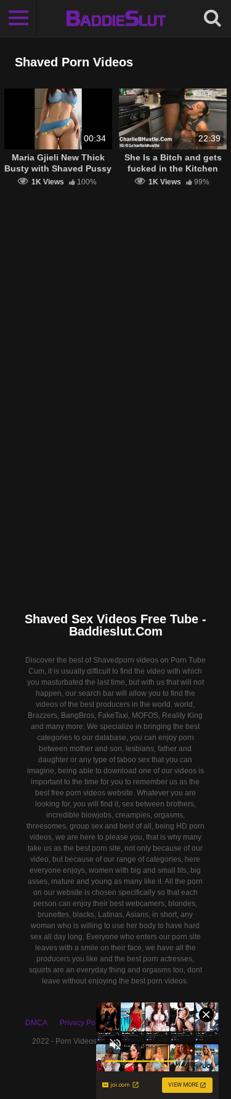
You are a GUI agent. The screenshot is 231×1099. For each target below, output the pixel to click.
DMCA (36, 1022)
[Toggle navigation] (18, 18)
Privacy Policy (83, 1022)
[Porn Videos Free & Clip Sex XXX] (115, 18)
